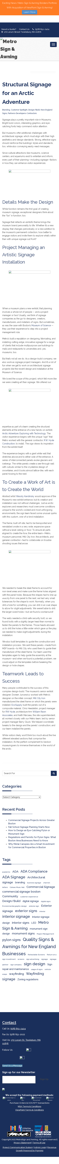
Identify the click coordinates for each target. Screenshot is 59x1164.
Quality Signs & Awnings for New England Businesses (29, 946)
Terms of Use (39, 1143)
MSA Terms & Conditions (29, 1106)
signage (44, 959)
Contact (9, 1022)
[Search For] (54, 773)
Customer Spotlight (19, 110)
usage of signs (37, 969)
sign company (16, 965)
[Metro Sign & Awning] (10, 49)
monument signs (23, 933)
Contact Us (24, 29)
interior (42, 911)
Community (10, 896)
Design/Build (34, 110)
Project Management (45, 934)
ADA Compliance (34, 871)
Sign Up (44, 1079)
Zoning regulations (27, 979)
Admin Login (40, 1147)
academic (6, 872)
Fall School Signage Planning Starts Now (29, 827)
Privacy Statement (22, 1143)
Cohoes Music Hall (17, 887)
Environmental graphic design (14, 906)
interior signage (16, 916)
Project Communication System (18, 1147)
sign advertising (32, 959)
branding (20, 882)
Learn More (29, 12)
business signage (34, 883)
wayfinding (16, 974)
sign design (34, 963)
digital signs (46, 901)
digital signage (31, 901)
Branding (6, 110)
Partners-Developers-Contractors (22, 113)
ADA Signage (13, 877)
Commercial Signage (40, 887)
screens (21, 959)
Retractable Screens (36, 955)
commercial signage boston (21, 891)
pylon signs (11, 940)
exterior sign (34, 906)
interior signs (20, 922)
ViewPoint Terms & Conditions (29, 1110)
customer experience (29, 897)
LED (33, 922)
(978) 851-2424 (42, 29)
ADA (15, 871)
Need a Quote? (9, 29)
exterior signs (26, 911)
